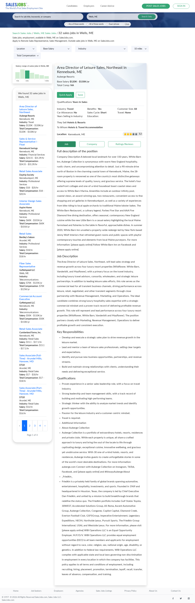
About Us (153, 591)
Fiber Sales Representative (27, 265)
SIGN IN (181, 6)
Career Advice (107, 6)
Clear (127, 24)
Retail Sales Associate (30, 171)
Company (92, 144)
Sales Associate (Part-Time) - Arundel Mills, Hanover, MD (30, 391)
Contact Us (176, 591)
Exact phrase (114, 24)
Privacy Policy (130, 591)
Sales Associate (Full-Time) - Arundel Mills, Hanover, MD (30, 358)
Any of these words (76, 24)
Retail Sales (25, 234)
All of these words (96, 24)
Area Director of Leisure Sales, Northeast (28, 109)
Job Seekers (36, 591)
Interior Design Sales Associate (30, 202)
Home (15, 591)
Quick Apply (65, 95)
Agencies (80, 591)
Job (66, 144)
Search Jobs (147, 17)
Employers (58, 591)
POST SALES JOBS (155, 6)
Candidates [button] (72, 6)
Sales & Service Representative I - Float (28, 142)
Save (80, 95)
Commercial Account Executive (30, 297)
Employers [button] (89, 6)
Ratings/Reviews (124, 144)
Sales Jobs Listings (104, 591)
